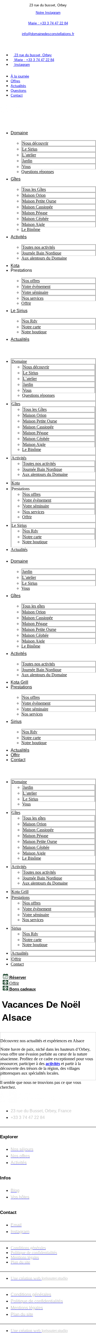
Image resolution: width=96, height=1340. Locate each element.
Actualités (20, 339)
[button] (48, 43)
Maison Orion (34, 195)
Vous (25, 588)
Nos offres (31, 280)
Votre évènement (36, 286)
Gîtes (16, 179)
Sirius (16, 721)
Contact (18, 759)
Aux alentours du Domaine (44, 258)
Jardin (27, 160)
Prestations (21, 687)
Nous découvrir (35, 143)
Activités (19, 237)
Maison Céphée (35, 218)
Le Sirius (29, 149)
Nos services (32, 298)
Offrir (26, 303)
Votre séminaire (35, 292)
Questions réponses (37, 171)
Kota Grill (19, 682)
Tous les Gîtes (34, 189)
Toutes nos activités (38, 247)
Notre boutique (34, 332)
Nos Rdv (29, 321)
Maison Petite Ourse (39, 201)
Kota (15, 265)
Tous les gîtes (33, 606)
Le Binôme (30, 229)
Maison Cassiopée (37, 207)
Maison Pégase (34, 212)
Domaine (19, 133)
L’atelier (29, 155)
